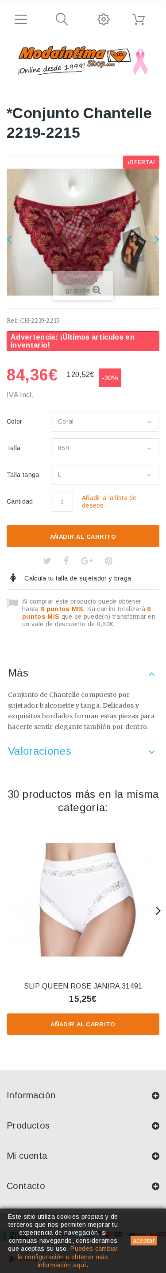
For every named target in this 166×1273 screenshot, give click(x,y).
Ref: (13, 320)
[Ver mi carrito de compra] (138, 19)
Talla (15, 448)
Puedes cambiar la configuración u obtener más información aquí (68, 1256)
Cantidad (20, 501)
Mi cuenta (27, 1156)
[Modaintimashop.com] (74, 59)
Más (18, 673)
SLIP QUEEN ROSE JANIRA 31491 (83, 986)
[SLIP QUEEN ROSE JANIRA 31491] (83, 900)
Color (15, 421)
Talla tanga (24, 474)
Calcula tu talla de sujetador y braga (77, 578)
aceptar (144, 1240)
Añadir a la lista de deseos (109, 501)
